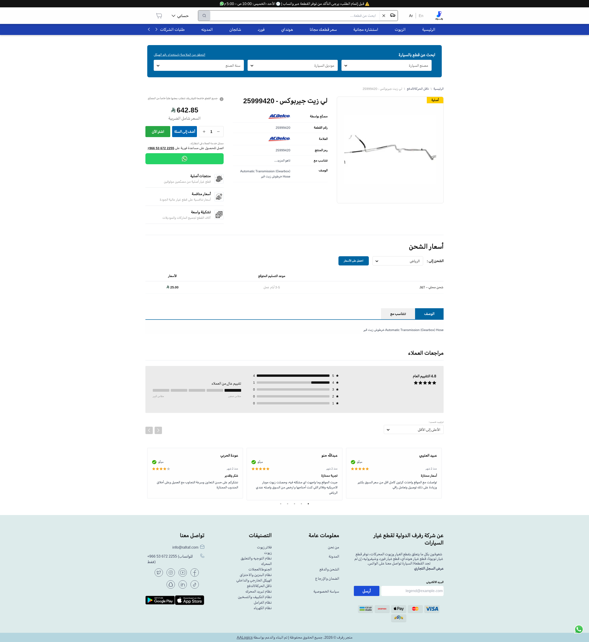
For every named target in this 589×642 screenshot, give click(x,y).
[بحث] (204, 16)
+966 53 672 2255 (160, 148)
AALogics (245, 637)
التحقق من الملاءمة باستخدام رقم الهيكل (179, 55)
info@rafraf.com (185, 547)
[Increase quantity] (204, 131)
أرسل (367, 590)
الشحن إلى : (435, 261)
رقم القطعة (321, 128)
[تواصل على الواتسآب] (578, 631)
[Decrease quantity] (218, 131)
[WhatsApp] (184, 158)
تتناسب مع (321, 160)
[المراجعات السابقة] (149, 430)
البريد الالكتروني (435, 582)
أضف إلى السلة (184, 131)
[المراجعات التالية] (158, 430)
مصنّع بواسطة (319, 116)
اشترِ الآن (158, 131)
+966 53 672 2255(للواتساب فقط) (170, 559)
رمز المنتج (321, 150)
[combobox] (428, 65)
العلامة (323, 139)
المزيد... (279, 160)
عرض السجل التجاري (429, 568)
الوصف (323, 170)
